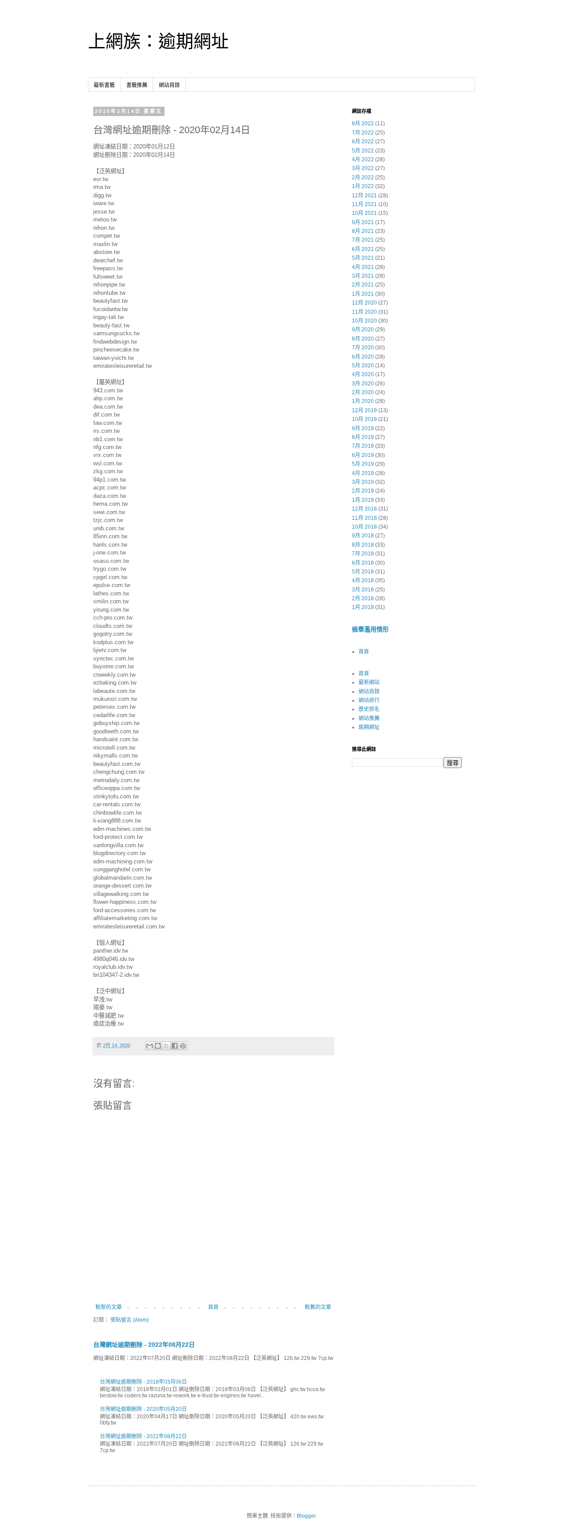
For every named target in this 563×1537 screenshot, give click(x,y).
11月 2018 (364, 518)
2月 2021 (363, 285)
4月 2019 (363, 473)
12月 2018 (364, 509)
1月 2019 (363, 500)
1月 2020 (363, 401)
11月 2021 (364, 204)
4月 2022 (363, 159)
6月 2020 (363, 357)
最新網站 (369, 682)
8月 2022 (363, 123)
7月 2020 (363, 347)
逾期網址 (369, 727)
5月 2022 (363, 151)
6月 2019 (363, 455)
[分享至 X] (166, 1045)
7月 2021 (363, 240)
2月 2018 (363, 598)
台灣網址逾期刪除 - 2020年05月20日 (143, 1409)
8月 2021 (363, 231)
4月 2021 (363, 267)
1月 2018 (363, 607)
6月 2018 (363, 563)
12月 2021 (364, 195)
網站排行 (369, 700)
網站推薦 (369, 718)
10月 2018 (364, 527)
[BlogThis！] (158, 1045)
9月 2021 (363, 222)
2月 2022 (363, 177)
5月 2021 (363, 258)
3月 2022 (363, 168)
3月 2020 (363, 384)
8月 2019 (363, 437)
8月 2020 (363, 339)
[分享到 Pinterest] (183, 1045)
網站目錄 (169, 85)
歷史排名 (369, 709)
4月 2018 (363, 580)
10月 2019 (364, 419)
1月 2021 (363, 294)
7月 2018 (363, 554)
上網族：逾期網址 (158, 41)
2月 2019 (363, 491)
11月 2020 (364, 312)
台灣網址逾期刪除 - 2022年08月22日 (144, 1344)
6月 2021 (363, 249)
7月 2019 (363, 446)
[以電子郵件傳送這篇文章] (149, 1045)
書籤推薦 (136, 85)
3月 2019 (363, 482)
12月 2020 (364, 303)
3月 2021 (363, 276)
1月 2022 (363, 186)
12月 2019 (364, 410)
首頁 (213, 1307)
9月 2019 (363, 428)
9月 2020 (363, 329)
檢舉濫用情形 (370, 629)
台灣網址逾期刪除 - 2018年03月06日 (143, 1382)
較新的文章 (108, 1307)
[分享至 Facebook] (174, 1045)
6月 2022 (363, 141)
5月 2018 (363, 572)
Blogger (306, 1516)
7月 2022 (363, 133)
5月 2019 (363, 464)
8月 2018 (363, 545)
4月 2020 (363, 374)
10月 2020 (364, 321)
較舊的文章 (318, 1307)
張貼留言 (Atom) (129, 1320)
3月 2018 (363, 590)
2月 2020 (363, 392)
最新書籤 (104, 85)
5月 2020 (363, 365)
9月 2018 (363, 536)
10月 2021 (364, 213)
